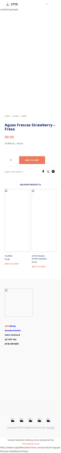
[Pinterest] (54, 171)
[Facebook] (44, 171)
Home (7, 116)
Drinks (15, 116)
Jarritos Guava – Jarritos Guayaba (39, 257)
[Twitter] (49, 171)
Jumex (24, 116)
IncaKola (8, 256)
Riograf (51, 427)
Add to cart (12, 263)
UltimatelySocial (30, 443)
